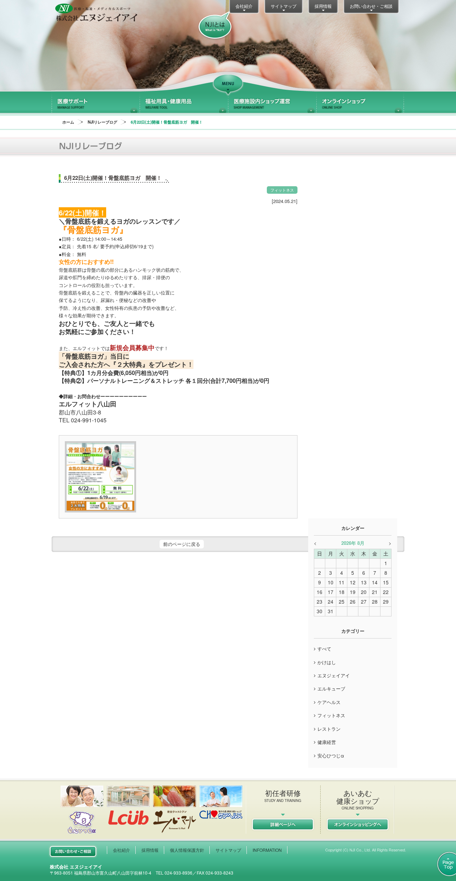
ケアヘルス (329, 702)
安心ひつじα (330, 755)
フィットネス (331, 715)
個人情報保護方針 (187, 850)
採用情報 (323, 6)
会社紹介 (244, 6)
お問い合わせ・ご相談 (371, 6)
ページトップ (442, 864)
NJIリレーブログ (102, 122)
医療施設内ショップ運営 (272, 102)
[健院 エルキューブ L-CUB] (128, 805)
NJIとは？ (215, 26)
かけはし (326, 662)
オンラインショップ (360, 102)
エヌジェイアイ (333, 675)
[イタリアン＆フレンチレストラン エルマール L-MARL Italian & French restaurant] (174, 809)
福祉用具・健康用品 (184, 102)
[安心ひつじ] (82, 810)
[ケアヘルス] (221, 802)
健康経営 (326, 742)
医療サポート (95, 102)
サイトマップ (283, 6)
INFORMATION (267, 850)
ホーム (68, 122)
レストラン (329, 728)
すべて (324, 648)
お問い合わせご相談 (73, 851)
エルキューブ (331, 688)
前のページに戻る (181, 544)
